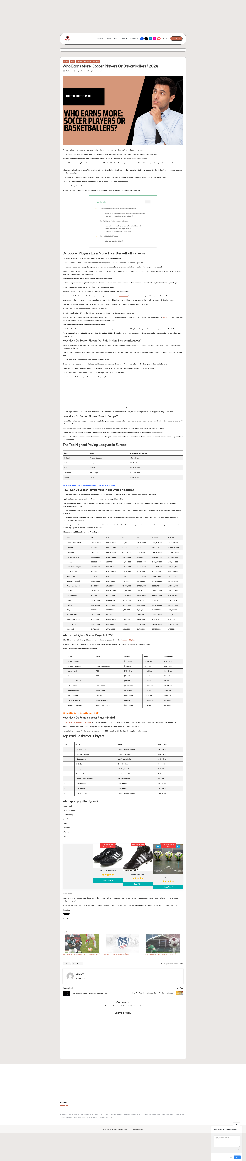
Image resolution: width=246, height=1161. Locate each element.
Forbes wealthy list (127, 640)
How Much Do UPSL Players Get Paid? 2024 (116, 954)
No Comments (98, 71)
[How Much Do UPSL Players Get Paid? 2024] (122, 943)
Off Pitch (96, 61)
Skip (231, 1157)
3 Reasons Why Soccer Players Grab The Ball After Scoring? (93, 485)
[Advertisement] (57, 13)
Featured (66, 963)
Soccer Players (77, 963)
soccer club (123, 296)
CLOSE (147, 202)
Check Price (107, 880)
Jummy (80, 973)
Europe (66, 61)
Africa (72, 61)
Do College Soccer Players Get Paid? (84, 713)
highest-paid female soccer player (79, 722)
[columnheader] (64, 537)
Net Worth (87, 61)
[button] (176, 38)
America (79, 61)
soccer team (167, 317)
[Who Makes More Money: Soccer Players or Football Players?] (82, 943)
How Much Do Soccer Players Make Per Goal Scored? (160, 954)
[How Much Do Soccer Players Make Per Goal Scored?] (163, 943)
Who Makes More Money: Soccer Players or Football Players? (81, 954)
